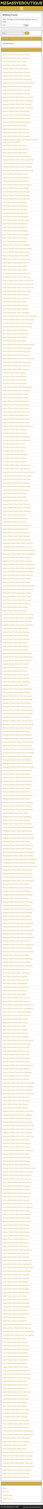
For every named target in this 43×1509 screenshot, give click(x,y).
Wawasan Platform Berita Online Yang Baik (17, 1459)
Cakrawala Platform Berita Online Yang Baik (17, 167)
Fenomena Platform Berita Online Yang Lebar (18, 323)
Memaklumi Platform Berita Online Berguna (17, 717)
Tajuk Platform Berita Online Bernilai (15, 1321)
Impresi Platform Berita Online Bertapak (16, 408)
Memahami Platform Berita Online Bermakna (17, 706)
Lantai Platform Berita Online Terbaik (15, 671)
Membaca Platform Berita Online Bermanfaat (17, 738)
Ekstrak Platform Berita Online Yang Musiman (18, 280)
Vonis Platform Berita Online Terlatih (15, 1449)
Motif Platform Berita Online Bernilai (14, 994)
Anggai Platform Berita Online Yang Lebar (16, 90)
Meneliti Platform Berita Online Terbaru (15, 813)
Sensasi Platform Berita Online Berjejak (16, 1225)
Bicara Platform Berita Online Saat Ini (15, 153)
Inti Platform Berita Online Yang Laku (15, 430)
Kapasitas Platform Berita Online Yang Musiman (19, 564)
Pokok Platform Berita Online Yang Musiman (17, 1204)
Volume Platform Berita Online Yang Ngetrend (18, 1434)
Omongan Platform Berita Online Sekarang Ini (18, 1065)
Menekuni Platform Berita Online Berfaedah (17, 785)
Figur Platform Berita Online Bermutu (15, 337)
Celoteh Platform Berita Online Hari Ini (15, 174)
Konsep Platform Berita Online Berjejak (16, 628)
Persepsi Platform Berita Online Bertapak (16, 1161)
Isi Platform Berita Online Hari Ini (14, 444)
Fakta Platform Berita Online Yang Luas (16, 298)
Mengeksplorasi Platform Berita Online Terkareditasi (20, 866)
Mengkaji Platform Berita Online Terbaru (16, 898)
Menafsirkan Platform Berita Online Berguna (17, 746)
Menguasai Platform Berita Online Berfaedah (17, 912)
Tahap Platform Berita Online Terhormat (16, 1299)
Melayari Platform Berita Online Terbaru (16, 685)
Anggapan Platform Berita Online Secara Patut (18, 97)
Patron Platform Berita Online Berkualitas (16, 1101)
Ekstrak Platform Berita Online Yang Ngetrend (18, 284)
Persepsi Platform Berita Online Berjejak (16, 1154)
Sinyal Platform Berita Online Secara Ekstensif (18, 1267)
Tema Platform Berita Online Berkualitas (16, 1356)
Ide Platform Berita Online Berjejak (14, 373)
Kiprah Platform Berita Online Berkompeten (17, 600)
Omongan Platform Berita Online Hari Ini (16, 1054)
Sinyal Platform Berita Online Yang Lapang (17, 1271)
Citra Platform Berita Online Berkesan (15, 206)
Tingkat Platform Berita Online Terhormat (16, 1371)
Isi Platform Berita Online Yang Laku (15, 458)
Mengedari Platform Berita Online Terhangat (17, 848)
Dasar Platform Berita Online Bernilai (15, 241)
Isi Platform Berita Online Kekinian (14, 447)
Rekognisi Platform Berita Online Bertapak (17, 1218)
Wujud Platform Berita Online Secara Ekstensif (18, 1466)
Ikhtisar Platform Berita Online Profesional (17, 391)
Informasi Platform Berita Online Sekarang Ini (18, 426)
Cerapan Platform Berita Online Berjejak (16, 188)
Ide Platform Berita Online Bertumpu (15, 383)
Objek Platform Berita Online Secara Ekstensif (18, 1040)
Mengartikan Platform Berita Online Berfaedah (18, 827)
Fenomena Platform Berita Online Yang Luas (17, 327)
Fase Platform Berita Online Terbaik (14, 302)
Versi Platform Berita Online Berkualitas (16, 1399)
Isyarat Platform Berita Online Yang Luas (16, 483)
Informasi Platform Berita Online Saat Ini (16, 422)
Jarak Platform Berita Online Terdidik (15, 493)
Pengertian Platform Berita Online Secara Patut (18, 1125)
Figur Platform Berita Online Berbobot (15, 330)
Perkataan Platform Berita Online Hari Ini (16, 1140)
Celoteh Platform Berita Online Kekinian (16, 177)
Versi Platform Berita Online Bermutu (15, 1402)
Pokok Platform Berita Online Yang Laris (16, 1200)
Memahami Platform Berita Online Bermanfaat (18, 710)
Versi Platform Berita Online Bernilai (14, 1406)
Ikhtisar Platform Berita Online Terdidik (15, 394)
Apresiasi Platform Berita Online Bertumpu (17, 122)
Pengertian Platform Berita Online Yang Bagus (18, 1129)
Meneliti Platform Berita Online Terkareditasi (17, 824)
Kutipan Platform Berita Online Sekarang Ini (17, 653)
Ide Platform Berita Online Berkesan (15, 376)
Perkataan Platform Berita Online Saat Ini (16, 1147)
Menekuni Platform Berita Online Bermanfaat (17, 795)
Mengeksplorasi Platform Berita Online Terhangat (19, 863)
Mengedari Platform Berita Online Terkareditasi (18, 852)
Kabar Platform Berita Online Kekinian (15, 518)
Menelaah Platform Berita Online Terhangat (17, 806)
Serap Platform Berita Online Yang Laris (16, 1257)
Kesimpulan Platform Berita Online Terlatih (17, 596)
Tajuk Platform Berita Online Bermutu (15, 1317)
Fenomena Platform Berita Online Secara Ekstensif (20, 316)
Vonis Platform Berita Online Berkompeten (17, 1438)
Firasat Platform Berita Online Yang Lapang (17, 348)
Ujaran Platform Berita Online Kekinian (15, 1385)
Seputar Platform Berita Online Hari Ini (15, 1239)
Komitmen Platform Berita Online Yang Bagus (18, 618)
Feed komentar (8, 1495)
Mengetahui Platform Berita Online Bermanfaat (18, 881)
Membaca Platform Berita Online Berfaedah (17, 728)
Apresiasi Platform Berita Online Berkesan (17, 115)
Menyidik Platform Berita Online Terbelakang (17, 959)
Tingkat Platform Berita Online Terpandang (17, 1378)
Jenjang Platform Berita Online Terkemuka (17, 508)
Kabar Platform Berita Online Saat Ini (15, 522)
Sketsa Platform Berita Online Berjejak (15, 1282)
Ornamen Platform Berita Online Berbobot (16, 1069)
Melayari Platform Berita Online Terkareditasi (17, 696)
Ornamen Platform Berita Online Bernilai (16, 1079)
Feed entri (6, 1492)
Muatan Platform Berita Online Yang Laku (16, 998)
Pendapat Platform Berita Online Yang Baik (17, 1118)
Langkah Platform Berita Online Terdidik (16, 664)
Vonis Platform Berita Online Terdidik (15, 1445)
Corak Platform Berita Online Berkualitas (16, 220)
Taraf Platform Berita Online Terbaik (14, 1338)
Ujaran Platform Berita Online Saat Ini (15, 1388)
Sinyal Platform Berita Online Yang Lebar (16, 1275)
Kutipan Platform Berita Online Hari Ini (15, 643)
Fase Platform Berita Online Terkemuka (16, 309)
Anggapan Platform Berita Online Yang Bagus (18, 101)
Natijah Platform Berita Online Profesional (16, 1015)
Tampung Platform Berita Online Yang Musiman (18, 1331)
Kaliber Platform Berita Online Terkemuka (16, 536)
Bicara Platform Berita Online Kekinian (15, 149)
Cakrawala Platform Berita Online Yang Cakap (18, 170)
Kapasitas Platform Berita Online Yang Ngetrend (19, 568)
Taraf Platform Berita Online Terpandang (16, 1349)
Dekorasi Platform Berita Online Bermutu (16, 252)
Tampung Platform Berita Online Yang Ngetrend (18, 1335)
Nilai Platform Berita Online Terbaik (14, 1026)
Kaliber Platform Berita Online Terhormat (16, 533)
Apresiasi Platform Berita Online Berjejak (16, 111)
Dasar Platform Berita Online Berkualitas (16, 234)
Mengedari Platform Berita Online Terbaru (16, 841)
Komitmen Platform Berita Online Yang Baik (17, 621)
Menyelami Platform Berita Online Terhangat (17, 948)
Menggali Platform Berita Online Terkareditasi (18, 895)
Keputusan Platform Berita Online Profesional (18, 575)
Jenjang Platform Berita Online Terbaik (15, 501)
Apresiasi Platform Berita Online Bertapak (16, 118)
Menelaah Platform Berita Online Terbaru (16, 799)
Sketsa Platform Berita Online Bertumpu (16, 1292)
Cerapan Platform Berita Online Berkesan (16, 192)
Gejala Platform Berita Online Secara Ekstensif (18, 358)
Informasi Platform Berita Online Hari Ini (16, 415)
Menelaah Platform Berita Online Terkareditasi (18, 809)
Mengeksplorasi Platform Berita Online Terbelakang (20, 859)
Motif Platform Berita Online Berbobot (15, 983)
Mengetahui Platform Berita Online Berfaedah (18, 870)
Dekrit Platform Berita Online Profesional (16, 263)
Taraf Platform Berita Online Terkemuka (16, 1346)
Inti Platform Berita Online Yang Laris (15, 433)
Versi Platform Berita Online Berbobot (15, 1395)
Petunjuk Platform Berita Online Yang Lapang (18, 1172)
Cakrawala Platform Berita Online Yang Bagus (18, 163)
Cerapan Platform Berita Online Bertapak (16, 195)
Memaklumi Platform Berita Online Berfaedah (18, 714)
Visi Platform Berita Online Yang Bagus (16, 1413)
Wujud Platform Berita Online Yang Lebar (16, 1473)
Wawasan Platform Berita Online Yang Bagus (18, 1456)
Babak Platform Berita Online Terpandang (16, 136)
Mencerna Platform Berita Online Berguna (16, 774)
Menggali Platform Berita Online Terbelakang (17, 888)
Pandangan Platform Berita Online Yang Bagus (18, 1086)
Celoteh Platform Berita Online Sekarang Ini (17, 185)
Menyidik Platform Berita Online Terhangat (17, 962)
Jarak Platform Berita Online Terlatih (15, 497)
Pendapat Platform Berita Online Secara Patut (18, 1111)
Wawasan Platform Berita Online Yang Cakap (18, 1463)
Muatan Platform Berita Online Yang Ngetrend (18, 1008)
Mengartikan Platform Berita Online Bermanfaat (18, 838)
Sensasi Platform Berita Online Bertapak (16, 1232)
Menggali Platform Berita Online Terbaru (16, 884)
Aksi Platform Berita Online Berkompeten (16, 54)
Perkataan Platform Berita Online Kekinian (17, 1143)
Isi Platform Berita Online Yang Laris (15, 462)
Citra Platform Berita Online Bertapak (15, 209)
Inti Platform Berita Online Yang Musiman (16, 437)
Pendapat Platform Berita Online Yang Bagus (18, 1115)
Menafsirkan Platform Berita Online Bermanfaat (18, 753)
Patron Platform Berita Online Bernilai (15, 1108)
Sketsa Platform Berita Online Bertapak (16, 1289)
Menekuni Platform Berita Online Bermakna (17, 792)
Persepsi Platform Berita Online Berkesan (16, 1157)
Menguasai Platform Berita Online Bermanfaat (18, 923)
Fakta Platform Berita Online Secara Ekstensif (18, 287)
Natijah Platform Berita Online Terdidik (15, 1019)
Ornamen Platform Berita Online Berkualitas (17, 1072)
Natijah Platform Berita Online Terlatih (15, 1023)
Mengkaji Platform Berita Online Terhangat (17, 905)
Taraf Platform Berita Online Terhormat (15, 1342)
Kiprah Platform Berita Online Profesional (16, 604)
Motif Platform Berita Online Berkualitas (16, 987)
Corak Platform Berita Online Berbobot (15, 216)
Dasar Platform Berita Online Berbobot (15, 231)
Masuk (5, 1488)
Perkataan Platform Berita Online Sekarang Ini (18, 1150)
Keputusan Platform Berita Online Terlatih (16, 582)
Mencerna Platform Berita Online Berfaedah (17, 770)
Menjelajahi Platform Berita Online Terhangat (17, 934)
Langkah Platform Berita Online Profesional (17, 660)
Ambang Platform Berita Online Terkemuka (17, 76)
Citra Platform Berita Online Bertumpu (15, 213)
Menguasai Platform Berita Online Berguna (17, 916)
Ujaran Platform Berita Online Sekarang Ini (17, 1392)
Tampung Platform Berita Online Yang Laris (17, 1328)
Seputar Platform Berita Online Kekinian (16, 1243)
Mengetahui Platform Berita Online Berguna (17, 873)
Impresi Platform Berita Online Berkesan (16, 405)
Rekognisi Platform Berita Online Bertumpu (17, 1221)
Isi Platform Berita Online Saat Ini (14, 451)
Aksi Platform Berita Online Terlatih (14, 65)
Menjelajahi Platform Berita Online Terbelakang (18, 930)
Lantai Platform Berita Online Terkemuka (16, 678)
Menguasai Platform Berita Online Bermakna (17, 920)
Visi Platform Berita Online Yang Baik (15, 1417)
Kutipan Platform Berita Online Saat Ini (15, 650)
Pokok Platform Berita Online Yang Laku (16, 1196)
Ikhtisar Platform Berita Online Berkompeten (17, 387)
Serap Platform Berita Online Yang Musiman (17, 1260)
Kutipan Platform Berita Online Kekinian (16, 646)
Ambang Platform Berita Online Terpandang (17, 79)
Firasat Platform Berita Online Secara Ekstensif (18, 344)
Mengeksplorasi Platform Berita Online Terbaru (18, 856)
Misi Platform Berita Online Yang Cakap (16, 980)
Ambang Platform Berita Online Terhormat (16, 72)
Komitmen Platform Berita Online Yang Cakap (18, 625)
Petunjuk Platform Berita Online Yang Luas (17, 1179)
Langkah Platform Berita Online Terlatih (16, 667)
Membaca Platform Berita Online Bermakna (17, 735)
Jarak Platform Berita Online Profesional (16, 490)
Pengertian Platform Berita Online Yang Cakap (18, 1136)
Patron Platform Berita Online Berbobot (16, 1097)
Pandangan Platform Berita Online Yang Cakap (18, 1094)
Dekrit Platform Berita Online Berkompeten (17, 259)
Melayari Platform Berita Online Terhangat (16, 692)
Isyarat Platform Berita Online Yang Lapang (17, 476)
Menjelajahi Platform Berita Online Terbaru (17, 927)
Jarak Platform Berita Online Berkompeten (17, 486)
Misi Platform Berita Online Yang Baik (15, 976)
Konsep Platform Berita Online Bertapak (16, 635)
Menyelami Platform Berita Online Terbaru (16, 941)
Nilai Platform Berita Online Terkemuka (15, 1033)
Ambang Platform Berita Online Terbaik (16, 69)
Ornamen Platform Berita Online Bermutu (16, 1076)
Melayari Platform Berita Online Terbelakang (17, 689)
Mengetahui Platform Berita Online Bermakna (18, 877)
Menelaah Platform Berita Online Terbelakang (18, 802)
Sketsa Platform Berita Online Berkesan (16, 1285)
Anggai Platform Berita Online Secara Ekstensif (18, 83)
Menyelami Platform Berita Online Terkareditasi (18, 952)
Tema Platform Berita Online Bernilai (15, 1363)
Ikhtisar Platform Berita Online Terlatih (15, 398)
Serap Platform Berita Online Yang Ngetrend (17, 1264)
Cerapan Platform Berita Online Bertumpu (16, 199)
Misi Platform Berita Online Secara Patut (16, 969)
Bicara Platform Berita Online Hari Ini (15, 145)
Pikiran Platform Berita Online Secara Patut (17, 1182)
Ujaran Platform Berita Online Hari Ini (15, 1381)
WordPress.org (7, 1499)
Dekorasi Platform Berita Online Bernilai (16, 256)
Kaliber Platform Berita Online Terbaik (15, 529)
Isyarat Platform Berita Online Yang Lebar (16, 479)
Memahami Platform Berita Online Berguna (17, 703)
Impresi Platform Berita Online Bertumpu (16, 412)
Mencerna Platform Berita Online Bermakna (17, 777)
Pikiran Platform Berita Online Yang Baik (16, 1189)
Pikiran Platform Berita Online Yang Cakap (17, 1193)
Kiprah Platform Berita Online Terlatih (15, 611)
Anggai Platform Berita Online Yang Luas (16, 94)
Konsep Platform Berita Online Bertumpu (16, 639)
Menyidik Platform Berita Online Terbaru (16, 955)
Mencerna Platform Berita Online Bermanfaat (17, 781)
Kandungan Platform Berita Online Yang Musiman (19, 550)
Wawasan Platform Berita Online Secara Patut (18, 1452)
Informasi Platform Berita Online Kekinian (16, 419)
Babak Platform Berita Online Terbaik (15, 125)
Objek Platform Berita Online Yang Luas (16, 1051)
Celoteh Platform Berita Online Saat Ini (15, 181)
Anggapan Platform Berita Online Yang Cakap (18, 108)
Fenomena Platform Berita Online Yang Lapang (18, 319)
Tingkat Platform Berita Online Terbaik (15, 1367)
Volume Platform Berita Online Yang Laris (16, 1427)
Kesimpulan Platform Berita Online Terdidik (17, 593)
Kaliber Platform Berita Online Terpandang (17, 540)
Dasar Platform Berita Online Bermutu (15, 238)
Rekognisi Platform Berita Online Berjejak (16, 1211)
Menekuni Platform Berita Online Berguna (16, 788)
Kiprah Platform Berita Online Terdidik (15, 607)
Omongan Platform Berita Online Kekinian (16, 1058)
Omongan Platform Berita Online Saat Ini (16, 1062)
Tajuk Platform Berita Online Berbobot (15, 1310)
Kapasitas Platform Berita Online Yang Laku (17, 557)
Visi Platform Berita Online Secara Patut (16, 1410)
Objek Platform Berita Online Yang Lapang (17, 1044)
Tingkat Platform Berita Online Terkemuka (17, 1374)
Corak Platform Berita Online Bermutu (15, 224)
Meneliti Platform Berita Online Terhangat (16, 820)
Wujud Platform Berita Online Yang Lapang (17, 1470)
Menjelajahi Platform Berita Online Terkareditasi (18, 937)
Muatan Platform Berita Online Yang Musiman (18, 1005)
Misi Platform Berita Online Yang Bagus (16, 973)
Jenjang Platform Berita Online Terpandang (17, 511)
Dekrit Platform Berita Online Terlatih (15, 270)
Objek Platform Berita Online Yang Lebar (16, 1047)
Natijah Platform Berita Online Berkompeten (17, 1012)
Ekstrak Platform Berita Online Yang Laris (16, 277)
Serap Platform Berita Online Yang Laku (16, 1253)
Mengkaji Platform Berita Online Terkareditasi (18, 909)
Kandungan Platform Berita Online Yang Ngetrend (19, 554)
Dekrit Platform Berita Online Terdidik (15, 266)
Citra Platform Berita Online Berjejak (15, 202)
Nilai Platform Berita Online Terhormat (15, 1030)
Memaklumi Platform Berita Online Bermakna (18, 721)
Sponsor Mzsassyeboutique (32, 1507)
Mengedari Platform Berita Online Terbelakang (18, 845)
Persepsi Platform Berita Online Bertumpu (17, 1165)
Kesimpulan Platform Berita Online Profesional (18, 589)
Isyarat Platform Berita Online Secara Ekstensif (18, 472)
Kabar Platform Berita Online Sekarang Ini (17, 525)
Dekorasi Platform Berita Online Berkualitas (17, 248)
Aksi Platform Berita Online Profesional (16, 58)
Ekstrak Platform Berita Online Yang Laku (16, 273)
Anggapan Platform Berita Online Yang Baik (17, 104)
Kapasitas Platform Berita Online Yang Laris (17, 561)
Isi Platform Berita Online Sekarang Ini (15, 454)
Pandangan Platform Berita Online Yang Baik (17, 1090)
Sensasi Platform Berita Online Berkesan (16, 1228)
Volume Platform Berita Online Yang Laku (16, 1424)
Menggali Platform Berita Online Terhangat (17, 891)
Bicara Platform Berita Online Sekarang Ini (17, 156)
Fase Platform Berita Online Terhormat (15, 305)
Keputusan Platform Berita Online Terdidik (17, 579)
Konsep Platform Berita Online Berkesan (16, 632)
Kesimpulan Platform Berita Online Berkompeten (19, 586)
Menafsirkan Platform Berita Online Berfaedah (18, 742)
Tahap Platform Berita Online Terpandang (16, 1307)
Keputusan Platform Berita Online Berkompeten (18, 572)
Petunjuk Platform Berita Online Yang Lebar (17, 1175)
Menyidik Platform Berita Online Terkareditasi (18, 966)
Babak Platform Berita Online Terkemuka (16, 133)
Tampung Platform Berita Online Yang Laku (17, 1324)
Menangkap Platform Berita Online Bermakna (18, 763)
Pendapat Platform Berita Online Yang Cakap (18, 1122)
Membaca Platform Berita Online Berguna (16, 731)
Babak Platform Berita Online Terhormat (16, 129)
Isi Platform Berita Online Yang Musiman (16, 465)
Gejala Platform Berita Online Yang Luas (16, 369)
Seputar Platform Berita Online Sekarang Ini (17, 1250)
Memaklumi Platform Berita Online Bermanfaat (18, 724)
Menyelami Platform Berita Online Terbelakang (18, 944)
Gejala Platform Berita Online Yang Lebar (16, 366)
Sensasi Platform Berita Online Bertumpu (16, 1236)
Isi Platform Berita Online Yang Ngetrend (16, 469)
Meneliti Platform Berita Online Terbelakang (17, 817)
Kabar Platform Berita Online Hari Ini (15, 515)
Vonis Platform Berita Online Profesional (16, 1442)
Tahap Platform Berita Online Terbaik (15, 1296)
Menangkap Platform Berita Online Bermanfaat (18, 767)
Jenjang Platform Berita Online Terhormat (16, 504)
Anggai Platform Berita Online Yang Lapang (17, 86)
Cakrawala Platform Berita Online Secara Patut (18, 160)
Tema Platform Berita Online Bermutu (15, 1360)
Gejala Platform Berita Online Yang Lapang (17, 362)
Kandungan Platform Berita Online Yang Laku (18, 543)
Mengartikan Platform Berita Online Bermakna (18, 834)
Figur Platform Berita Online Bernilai (14, 341)
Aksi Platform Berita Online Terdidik (14, 62)
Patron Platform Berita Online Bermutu (15, 1104)
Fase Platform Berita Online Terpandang (16, 312)
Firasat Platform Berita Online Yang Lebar (16, 351)
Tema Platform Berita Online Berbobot (15, 1353)
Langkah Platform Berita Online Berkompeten (18, 657)
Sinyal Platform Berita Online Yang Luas (16, 1278)
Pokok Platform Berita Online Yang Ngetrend (17, 1207)
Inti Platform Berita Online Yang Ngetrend (16, 440)
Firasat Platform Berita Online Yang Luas (16, 355)
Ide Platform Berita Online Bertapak (14, 380)
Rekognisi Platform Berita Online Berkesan (17, 1214)
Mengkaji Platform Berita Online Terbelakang (17, 902)
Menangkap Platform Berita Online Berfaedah (18, 756)
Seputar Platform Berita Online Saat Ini (16, 1246)
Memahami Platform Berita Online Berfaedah (17, 699)
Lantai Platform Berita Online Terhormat (16, 675)
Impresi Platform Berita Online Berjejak (16, 401)
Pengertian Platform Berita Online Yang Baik (17, 1133)
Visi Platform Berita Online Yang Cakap (16, 1420)
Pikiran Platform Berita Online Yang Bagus (17, 1186)
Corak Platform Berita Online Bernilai (15, 227)
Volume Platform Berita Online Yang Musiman (18, 1431)
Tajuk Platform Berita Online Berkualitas (16, 1314)
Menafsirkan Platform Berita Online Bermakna (18, 749)
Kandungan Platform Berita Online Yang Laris (18, 547)
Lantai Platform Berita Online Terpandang (16, 682)
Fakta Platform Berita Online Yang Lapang (17, 291)
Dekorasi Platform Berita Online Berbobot (16, 245)
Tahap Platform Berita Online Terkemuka (16, 1303)
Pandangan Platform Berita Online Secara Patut (18, 1083)
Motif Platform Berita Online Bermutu (15, 991)
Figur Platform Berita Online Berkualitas (16, 334)
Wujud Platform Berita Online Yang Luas (16, 1477)
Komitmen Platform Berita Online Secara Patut (18, 614)
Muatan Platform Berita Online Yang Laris (16, 1001)
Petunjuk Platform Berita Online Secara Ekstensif (19, 1168)
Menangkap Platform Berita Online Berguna (17, 760)
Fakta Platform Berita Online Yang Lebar (16, 295)
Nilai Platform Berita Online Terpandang (16, 1037)
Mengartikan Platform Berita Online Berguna (17, 831)
